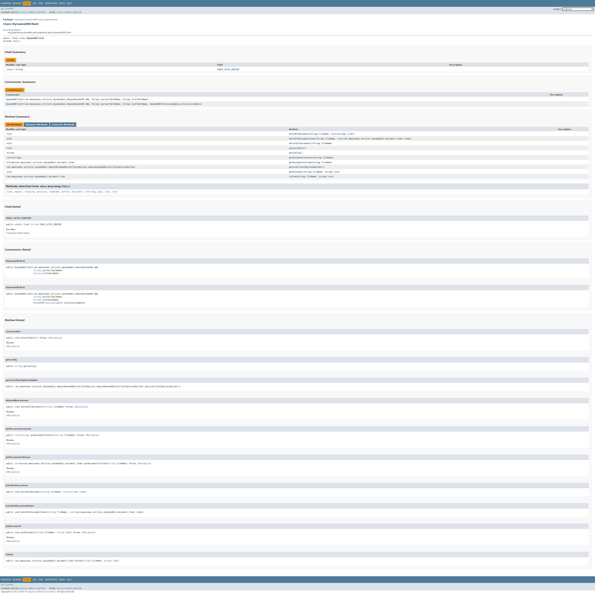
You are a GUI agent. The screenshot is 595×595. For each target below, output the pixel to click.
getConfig (294, 153)
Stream (10, 162)
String (19, 69)
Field (23, 12)
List (333, 134)
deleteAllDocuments (300, 143)
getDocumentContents (301, 157)
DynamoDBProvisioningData (165, 104)
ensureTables (296, 148)
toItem (292, 176)
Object (16, 41)
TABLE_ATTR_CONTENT (228, 69)
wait (100, 191)
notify (65, 191)
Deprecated (51, 3)
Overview (6, 3)
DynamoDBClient (14, 99)
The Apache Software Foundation (40, 592)
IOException (55, 338)
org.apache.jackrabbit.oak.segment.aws (36, 19)
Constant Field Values (18, 233)
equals (18, 191)
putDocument (296, 172)
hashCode (54, 191)
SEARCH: (557, 9)
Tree (40, 3)
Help (69, 3)
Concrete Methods (63, 124)
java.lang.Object (12, 30)
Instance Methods (37, 124)
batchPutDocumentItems (302, 138)
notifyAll (77, 191)
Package (17, 3)
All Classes (7, 9)
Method (41, 12)
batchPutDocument (299, 134)
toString (90, 191)
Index (62, 3)
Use (34, 3)
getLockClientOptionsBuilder (305, 167)
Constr (31, 12)
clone (9, 191)
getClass (42, 191)
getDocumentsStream (300, 162)
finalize (30, 191)
